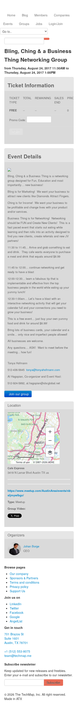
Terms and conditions (24, 582)
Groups (24, 24)
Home (10, 15)
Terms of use (23, 462)
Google (15, 617)
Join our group (18, 394)
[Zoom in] (50, 431)
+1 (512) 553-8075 (17, 651)
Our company (19, 574)
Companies (62, 15)
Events (8, 24)
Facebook (16, 612)
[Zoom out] (50, 440)
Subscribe (53, 682)
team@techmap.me (17, 655)
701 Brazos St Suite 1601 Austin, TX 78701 (16, 638)
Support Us (17, 591)
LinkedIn (15, 604)
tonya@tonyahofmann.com (43, 370)
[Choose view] (50, 452)
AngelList (16, 621)
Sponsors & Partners (24, 578)
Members (40, 15)
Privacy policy (19, 586)
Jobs (39, 24)
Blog (25, 15)
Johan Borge (31, 546)
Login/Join (56, 24)
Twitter (14, 608)
